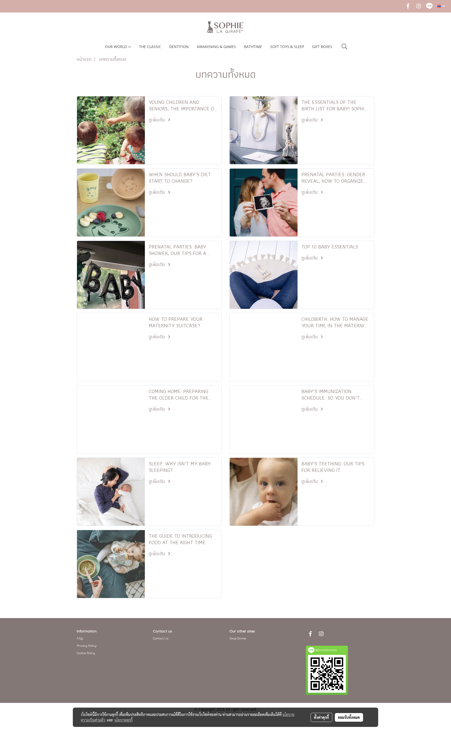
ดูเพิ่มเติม (157, 119)
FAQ (80, 638)
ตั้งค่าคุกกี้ (321, 717)
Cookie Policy (86, 653)
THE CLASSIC (150, 46)
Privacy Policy (87, 646)
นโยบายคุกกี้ (123, 720)
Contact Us (160, 638)
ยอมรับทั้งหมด (349, 717)
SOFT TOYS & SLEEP (287, 46)
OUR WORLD (116, 46)
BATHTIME (253, 46)
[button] (344, 46)
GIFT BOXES (322, 46)
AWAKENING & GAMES (216, 46)
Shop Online (237, 638)
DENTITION (179, 46)
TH (443, 6)
